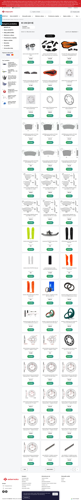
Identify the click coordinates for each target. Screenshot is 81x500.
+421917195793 (8, 488)
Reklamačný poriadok (46, 486)
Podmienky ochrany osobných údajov (49, 483)
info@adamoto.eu (8, 485)
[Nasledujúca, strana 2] (74, 469)
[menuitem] (5, 16)
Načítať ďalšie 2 (50, 469)
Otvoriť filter (50, 35)
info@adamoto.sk (17, 7)
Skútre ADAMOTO (8, 30)
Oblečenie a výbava (9, 35)
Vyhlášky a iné (44, 484)
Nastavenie (26, 497)
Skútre (62, 479)
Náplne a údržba (8, 40)
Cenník (43, 479)
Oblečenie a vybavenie (26, 484)
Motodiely (6, 43)
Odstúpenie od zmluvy (46, 488)
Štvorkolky (63, 481)
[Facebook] (3, 491)
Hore (25, 469)
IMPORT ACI (7, 27)
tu (44, 494)
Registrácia (76, 7)
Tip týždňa (6, 45)
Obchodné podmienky (46, 481)
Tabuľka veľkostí (45, 478)
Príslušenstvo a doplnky (10, 37)
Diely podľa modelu (9, 32)
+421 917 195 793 (7, 7)
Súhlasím (55, 494)
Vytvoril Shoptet (76, 498)
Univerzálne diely (8, 48)
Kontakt (43, 489)
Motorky (63, 478)
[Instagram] (6, 491)
